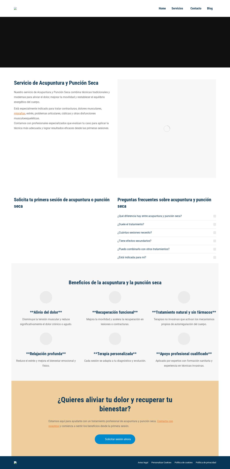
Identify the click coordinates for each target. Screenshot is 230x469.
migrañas (19, 113)
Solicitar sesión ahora (118, 439)
